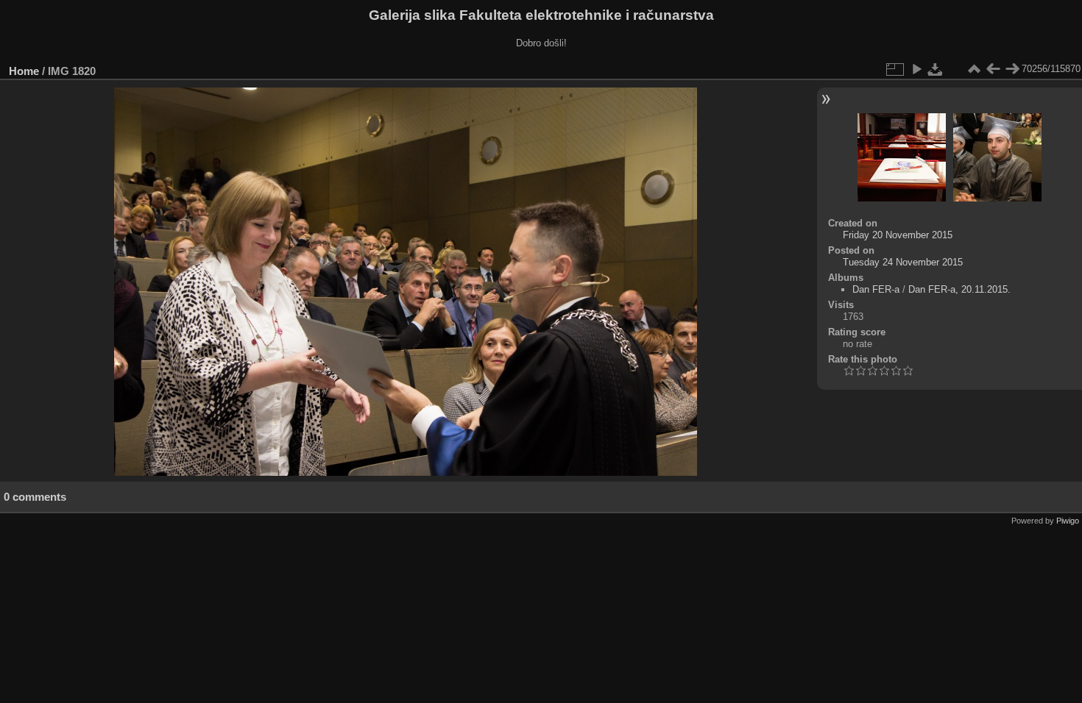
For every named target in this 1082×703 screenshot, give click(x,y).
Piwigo (1067, 520)
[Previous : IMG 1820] (993, 69)
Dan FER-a (875, 289)
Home (24, 71)
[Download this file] (935, 69)
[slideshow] (916, 69)
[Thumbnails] (973, 69)
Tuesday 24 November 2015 (903, 262)
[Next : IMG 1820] (1012, 69)
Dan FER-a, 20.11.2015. (959, 289)
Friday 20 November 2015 (897, 234)
